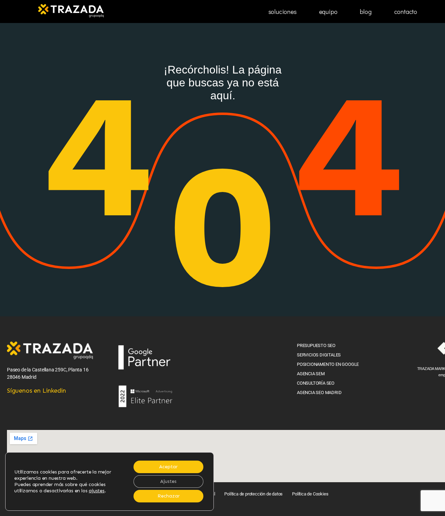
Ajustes (168, 481)
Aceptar (168, 467)
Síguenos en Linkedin (36, 390)
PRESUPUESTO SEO (316, 345)
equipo (328, 11)
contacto (405, 11)
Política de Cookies (310, 493)
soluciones (282, 11)
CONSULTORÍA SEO (315, 383)
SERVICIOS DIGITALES (319, 354)
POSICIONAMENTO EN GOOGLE (328, 364)
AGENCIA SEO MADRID (319, 392)
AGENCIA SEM (311, 373)
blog (365, 11)
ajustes (97, 491)
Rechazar (168, 496)
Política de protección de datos (253, 493)
